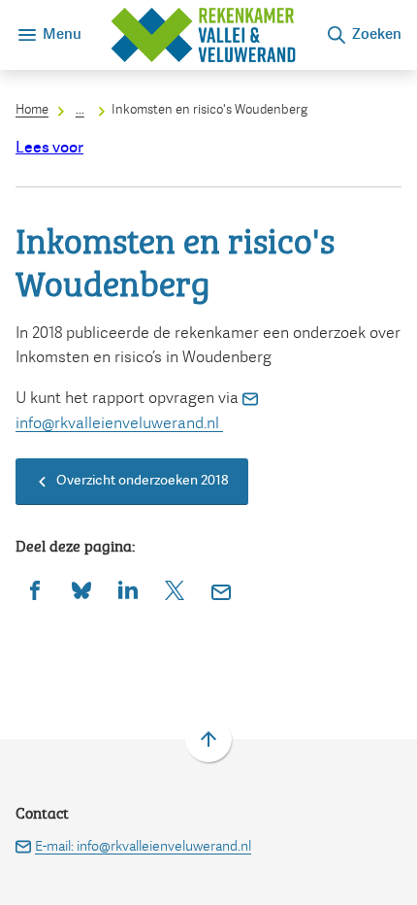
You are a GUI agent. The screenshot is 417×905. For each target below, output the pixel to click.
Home (32, 109)
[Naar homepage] (203, 35)
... (80, 109)
